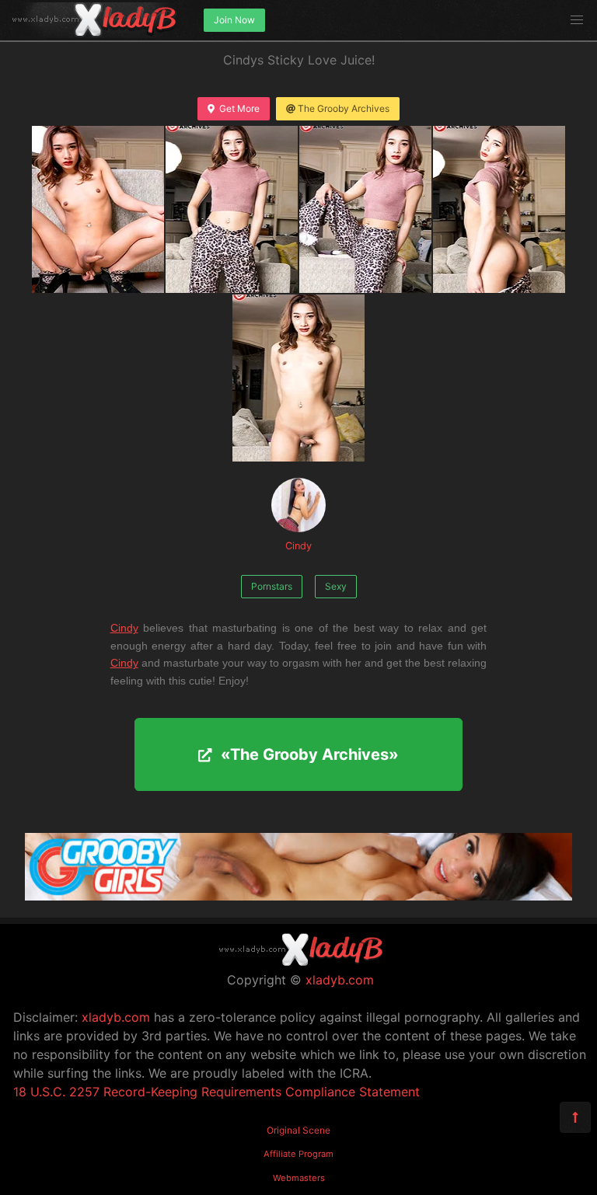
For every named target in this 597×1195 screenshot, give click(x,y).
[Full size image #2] (365, 209)
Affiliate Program (298, 1153)
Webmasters (299, 1177)
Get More (239, 108)
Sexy (336, 586)
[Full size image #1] (232, 209)
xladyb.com (339, 980)
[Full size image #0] (98, 209)
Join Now (234, 20)
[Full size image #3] (499, 209)
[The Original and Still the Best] (298, 896)
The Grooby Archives (343, 108)
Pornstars (271, 586)
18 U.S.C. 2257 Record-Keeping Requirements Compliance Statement (216, 1091)
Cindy (298, 546)
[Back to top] (575, 1117)
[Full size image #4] (298, 378)
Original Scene (298, 1130)
